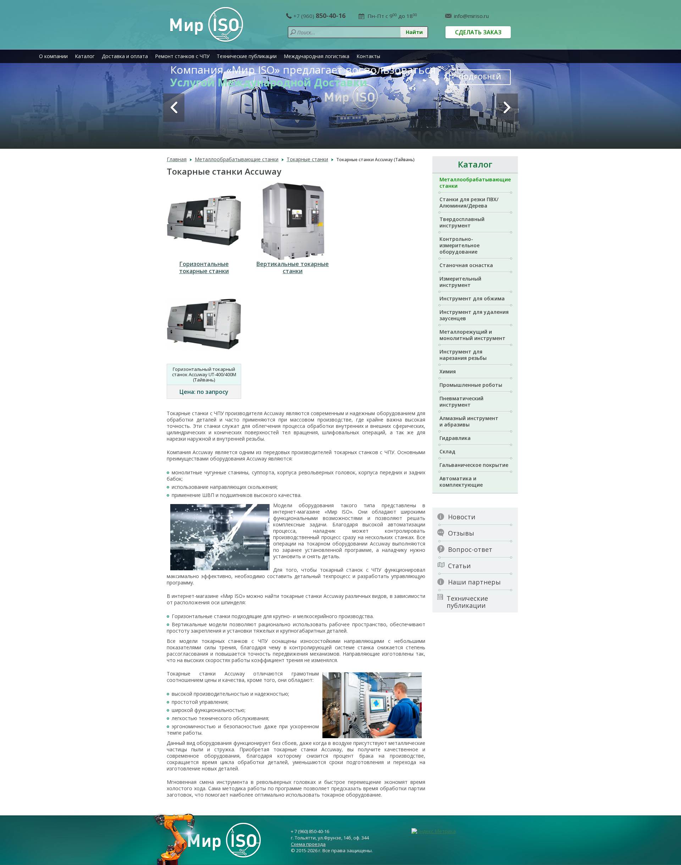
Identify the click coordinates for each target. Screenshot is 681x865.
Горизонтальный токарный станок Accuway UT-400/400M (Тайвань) (204, 374)
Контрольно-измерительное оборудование (459, 245)
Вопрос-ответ (470, 549)
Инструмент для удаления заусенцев (474, 315)
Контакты (368, 56)
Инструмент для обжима (472, 298)
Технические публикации (247, 56)
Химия (447, 371)
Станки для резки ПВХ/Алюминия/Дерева (468, 202)
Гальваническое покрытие (473, 465)
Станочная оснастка (466, 265)
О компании (53, 56)
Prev (173, 108)
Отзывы (461, 533)
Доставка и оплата (125, 56)
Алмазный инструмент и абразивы (468, 421)
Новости (461, 517)
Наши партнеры (474, 582)
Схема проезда (308, 844)
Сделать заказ (478, 32)
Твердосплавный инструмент (462, 222)
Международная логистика (316, 56)
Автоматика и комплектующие (461, 481)
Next (507, 108)
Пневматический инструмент (461, 401)
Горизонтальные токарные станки (204, 267)
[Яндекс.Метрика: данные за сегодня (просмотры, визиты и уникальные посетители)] (433, 831)
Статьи (459, 565)
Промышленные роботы (470, 384)
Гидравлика (455, 438)
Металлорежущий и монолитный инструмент (472, 334)
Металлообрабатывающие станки (475, 182)
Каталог (85, 56)
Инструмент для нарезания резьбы (463, 354)
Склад (447, 451)
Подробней (480, 77)
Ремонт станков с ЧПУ (182, 56)
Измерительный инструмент (460, 281)
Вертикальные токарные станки (292, 267)
